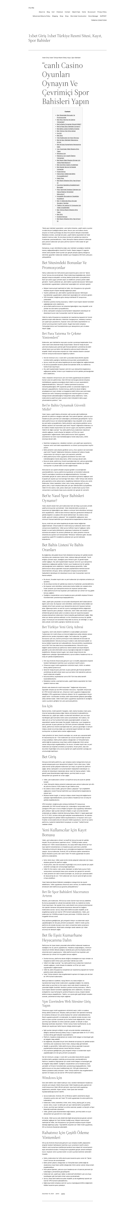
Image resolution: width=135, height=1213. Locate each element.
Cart (53, 12)
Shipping (55, 16)
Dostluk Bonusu (62, 216)
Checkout (59, 12)
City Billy (31, 8)
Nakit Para (60, 178)
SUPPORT (103, 16)
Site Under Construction (78, 16)
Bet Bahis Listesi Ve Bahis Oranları (68, 129)
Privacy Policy (102, 12)
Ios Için (59, 133)
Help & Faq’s (76, 12)
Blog (48, 12)
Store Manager (93, 16)
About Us (42, 12)
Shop (61, 16)
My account (92, 12)
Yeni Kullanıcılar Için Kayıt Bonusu (68, 138)
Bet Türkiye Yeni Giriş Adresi (66, 131)
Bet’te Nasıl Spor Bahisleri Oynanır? (68, 126)
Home (84, 12)
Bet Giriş (60, 135)
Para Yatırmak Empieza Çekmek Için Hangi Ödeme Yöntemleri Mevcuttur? (69, 192)
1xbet (48, 328)
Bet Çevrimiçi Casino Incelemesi (67, 165)
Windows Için (61, 153)
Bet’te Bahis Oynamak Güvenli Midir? (69, 124)
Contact (67, 12)
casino (63, 1193)
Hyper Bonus (61, 171)
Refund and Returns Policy (41, 16)
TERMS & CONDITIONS (99, 20)
